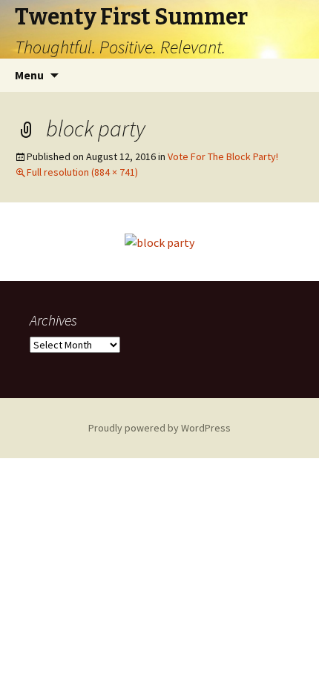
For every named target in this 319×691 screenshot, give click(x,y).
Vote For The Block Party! (223, 156)
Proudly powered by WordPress (159, 427)
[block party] (159, 241)
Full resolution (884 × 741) (82, 172)
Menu (29, 74)
